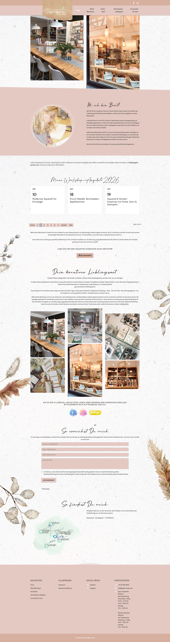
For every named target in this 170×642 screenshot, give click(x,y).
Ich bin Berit (33, 591)
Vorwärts (64, 225)
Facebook (93, 585)
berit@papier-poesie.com (125, 588)
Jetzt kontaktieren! (48, 480)
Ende (70, 225)
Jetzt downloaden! (85, 255)
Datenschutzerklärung (65, 588)
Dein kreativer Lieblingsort (38, 595)
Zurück (32, 225)
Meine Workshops (35, 588)
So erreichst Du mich (36, 598)
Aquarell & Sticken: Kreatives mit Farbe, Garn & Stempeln (122, 202)
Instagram (93, 588)
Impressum (61, 585)
